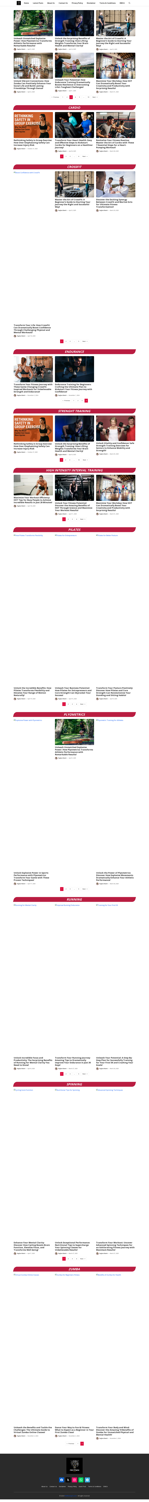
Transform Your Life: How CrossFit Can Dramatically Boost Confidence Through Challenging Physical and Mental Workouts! (32, 329)
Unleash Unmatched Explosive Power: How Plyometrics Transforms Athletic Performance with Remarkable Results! (33, 42)
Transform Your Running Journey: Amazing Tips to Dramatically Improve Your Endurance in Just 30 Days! (73, 1061)
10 (78, 460)
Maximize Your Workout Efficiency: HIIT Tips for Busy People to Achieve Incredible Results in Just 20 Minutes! (33, 500)
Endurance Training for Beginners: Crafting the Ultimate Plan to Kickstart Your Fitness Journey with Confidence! (73, 388)
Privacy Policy (77, 3)
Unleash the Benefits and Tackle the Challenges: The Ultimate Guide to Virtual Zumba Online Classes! (33, 1430)
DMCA (122, 3)
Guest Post (82, 1486)
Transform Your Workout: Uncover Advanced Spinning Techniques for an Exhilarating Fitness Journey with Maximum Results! (115, 1246)
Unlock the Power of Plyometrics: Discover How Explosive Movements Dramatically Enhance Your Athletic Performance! (115, 876)
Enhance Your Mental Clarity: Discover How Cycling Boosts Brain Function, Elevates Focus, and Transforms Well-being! (32, 1246)
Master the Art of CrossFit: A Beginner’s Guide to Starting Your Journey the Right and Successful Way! (114, 42)
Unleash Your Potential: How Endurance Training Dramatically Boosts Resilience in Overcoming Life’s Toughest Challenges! (72, 83)
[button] (129, 3)
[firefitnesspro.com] (19, 3)
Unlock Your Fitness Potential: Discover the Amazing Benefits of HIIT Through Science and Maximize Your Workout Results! (73, 507)
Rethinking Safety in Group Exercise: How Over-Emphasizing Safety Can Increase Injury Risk (33, 142)
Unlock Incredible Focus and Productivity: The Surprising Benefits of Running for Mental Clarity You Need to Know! (33, 1061)
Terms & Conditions (108, 3)
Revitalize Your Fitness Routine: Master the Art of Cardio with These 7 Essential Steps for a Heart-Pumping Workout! (115, 144)
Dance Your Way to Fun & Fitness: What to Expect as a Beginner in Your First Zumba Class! (74, 1430)
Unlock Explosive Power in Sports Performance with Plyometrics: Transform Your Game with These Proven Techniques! (31, 876)
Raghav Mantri (21, 49)
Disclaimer (91, 3)
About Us (51, 3)
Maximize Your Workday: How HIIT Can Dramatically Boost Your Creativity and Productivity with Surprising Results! (114, 85)
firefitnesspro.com (71, 1496)
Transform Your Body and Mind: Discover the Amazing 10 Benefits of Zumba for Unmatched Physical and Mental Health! (115, 1431)
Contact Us (63, 3)
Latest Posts (38, 3)
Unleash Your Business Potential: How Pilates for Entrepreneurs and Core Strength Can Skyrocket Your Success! (73, 692)
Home (26, 3)
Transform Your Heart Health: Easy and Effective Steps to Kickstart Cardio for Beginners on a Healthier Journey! (74, 144)
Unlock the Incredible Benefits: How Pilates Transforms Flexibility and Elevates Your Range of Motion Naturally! (32, 692)
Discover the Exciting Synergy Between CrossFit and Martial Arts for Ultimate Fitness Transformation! (114, 203)
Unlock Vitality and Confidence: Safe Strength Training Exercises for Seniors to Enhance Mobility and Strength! (115, 447)
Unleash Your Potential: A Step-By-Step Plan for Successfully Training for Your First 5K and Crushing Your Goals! (114, 1061)
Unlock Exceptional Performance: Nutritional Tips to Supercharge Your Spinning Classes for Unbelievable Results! (72, 1246)
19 (88, 97)
